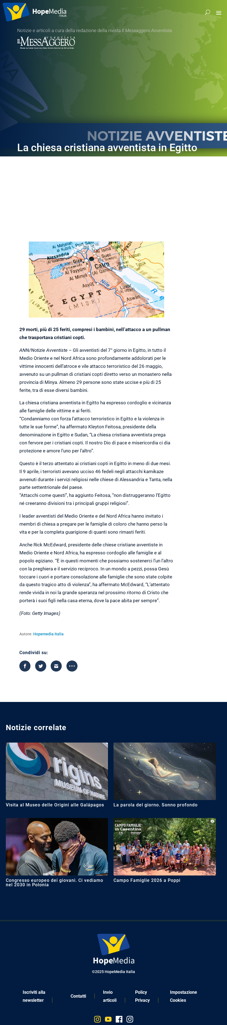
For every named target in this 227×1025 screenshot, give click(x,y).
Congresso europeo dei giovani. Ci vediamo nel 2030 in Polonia (54, 882)
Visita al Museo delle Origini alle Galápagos (55, 805)
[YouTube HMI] (108, 1020)
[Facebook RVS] (119, 1020)
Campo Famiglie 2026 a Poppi (147, 880)
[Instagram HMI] (97, 1020)
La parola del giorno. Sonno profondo (156, 805)
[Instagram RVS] (130, 1020)
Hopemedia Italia (48, 634)
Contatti (78, 996)
